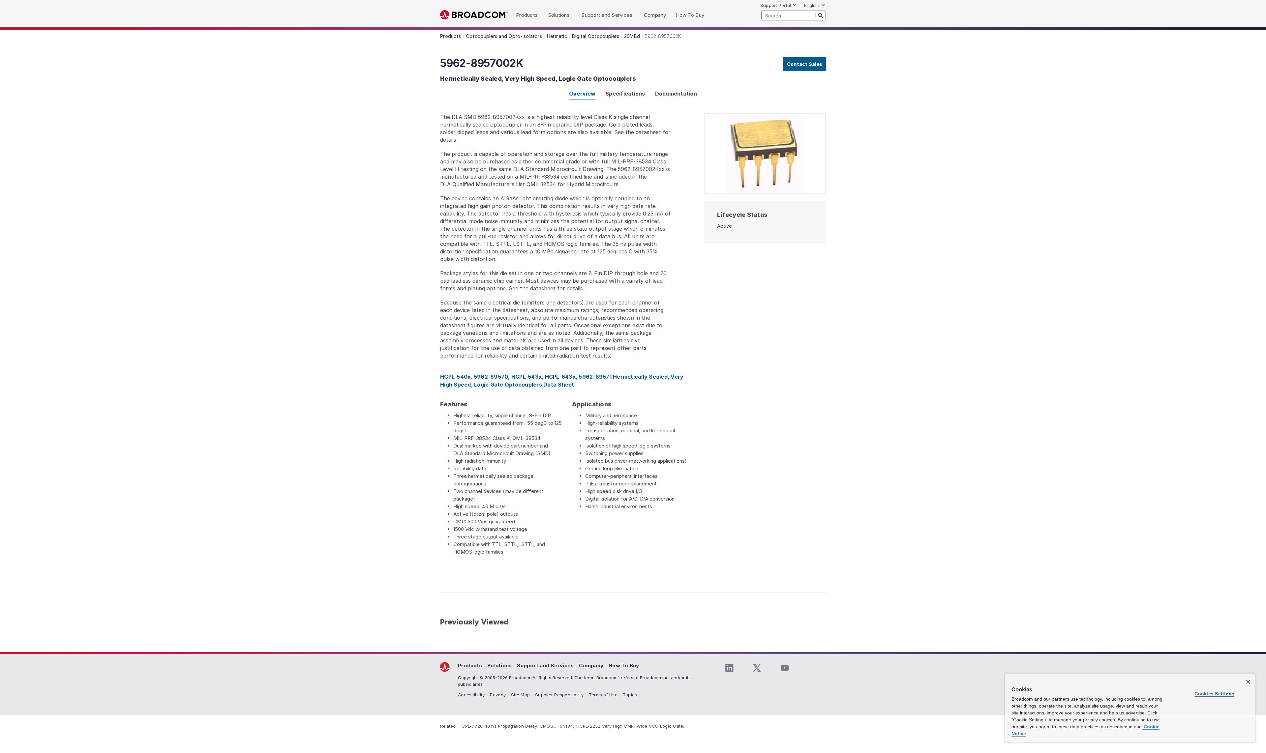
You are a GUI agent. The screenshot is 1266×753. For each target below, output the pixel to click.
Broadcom (474, 15)
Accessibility (471, 694)
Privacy (498, 694)
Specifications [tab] (625, 93)
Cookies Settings (1214, 693)
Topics (630, 694)
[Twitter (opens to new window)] (757, 668)
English (811, 5)
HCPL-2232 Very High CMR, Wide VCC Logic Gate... (631, 726)
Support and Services (545, 665)
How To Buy (624, 665)
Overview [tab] (582, 93)
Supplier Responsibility (559, 694)
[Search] (821, 15)
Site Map (520, 694)
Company (591, 665)
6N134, (567, 726)
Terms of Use (603, 694)
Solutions (499, 665)
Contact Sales (804, 64)
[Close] (1248, 682)
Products (470, 665)
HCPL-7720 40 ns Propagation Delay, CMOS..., (508, 726)
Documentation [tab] (676, 93)
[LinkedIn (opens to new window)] (729, 668)
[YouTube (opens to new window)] (785, 668)
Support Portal (775, 5)
